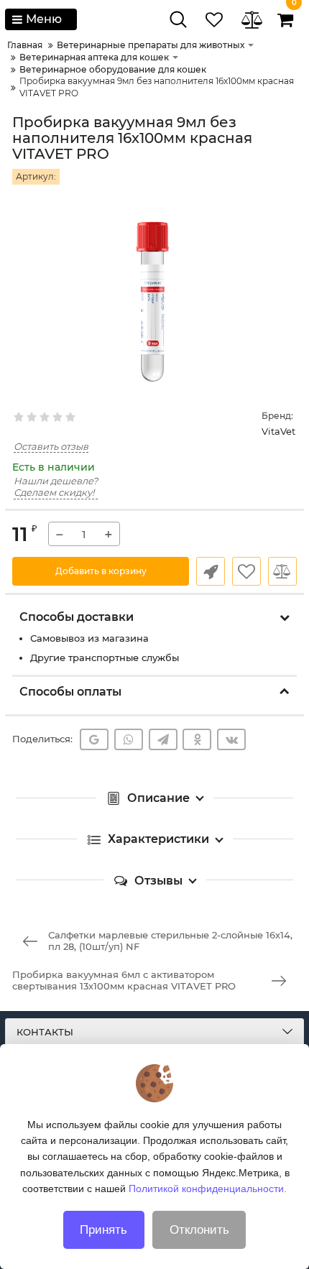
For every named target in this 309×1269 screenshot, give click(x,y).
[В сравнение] (282, 571)
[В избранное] (246, 571)
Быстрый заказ (210, 571)
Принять (103, 1230)
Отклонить (199, 1230)
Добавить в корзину (101, 571)
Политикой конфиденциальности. (208, 1188)
